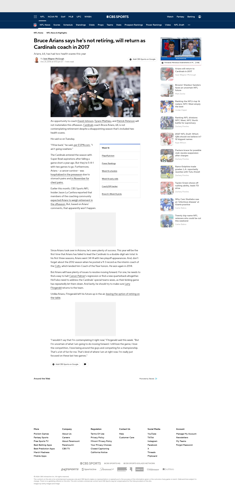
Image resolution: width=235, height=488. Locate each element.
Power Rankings (109, 163)
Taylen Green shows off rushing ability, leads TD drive (187, 185)
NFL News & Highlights (57, 33)
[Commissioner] (124, 468)
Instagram (152, 441)
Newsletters (182, 437)
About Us (66, 434)
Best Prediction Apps (44, 448)
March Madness (41, 452)
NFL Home (38, 33)
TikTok (151, 437)
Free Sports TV (41, 441)
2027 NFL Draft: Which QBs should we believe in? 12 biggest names (188, 136)
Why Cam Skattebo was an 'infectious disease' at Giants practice (187, 202)
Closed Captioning (100, 448)
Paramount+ (68, 445)
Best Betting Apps (43, 445)
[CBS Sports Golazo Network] (139, 463)
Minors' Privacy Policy (101, 441)
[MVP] (139, 468)
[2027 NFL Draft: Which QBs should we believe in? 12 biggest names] (167, 139)
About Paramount (71, 441)
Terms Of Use (97, 434)
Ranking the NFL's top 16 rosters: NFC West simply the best (188, 104)
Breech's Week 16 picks (112, 194)
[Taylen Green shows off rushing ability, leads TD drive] (167, 188)
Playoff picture (108, 156)
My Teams (181, 441)
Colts (58, 266)
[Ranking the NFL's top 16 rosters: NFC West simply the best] (167, 106)
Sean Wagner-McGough (53, 59)
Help (121, 434)
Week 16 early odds (110, 179)
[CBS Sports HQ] (112, 463)
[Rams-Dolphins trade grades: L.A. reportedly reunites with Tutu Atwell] (167, 171)
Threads (151, 452)
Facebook (152, 445)
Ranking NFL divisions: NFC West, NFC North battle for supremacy (186, 120)
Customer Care (126, 437)
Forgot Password (184, 445)
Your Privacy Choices (101, 445)
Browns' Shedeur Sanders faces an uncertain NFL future (188, 88)
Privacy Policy (97, 437)
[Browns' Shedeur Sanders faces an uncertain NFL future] (167, 90)
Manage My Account (186, 434)
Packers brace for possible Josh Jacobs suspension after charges (188, 153)
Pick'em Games (41, 434)
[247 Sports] (70, 468)
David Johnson (85, 121)
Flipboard (152, 456)
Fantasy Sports (41, 437)
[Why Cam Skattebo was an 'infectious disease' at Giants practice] (167, 204)
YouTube (152, 434)
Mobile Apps (40, 456)
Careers (66, 437)
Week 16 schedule (109, 171)
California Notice (99, 452)
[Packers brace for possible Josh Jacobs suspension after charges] (167, 155)
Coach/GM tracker (110, 186)
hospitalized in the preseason (66, 174)
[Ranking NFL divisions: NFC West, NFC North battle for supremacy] (167, 122)
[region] (95, 92)
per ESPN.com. (82, 145)
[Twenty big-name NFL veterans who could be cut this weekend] (167, 220)
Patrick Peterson (126, 121)
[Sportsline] (89, 469)
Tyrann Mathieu (102, 121)
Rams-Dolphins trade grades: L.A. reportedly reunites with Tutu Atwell (187, 169)
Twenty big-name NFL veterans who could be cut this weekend (188, 218)
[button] (189, 25)
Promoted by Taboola (147, 379)
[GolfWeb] (168, 469)
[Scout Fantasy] (153, 469)
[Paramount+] (107, 468)
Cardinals (88, 125)
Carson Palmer (77, 276)
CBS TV (66, 448)
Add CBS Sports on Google (144, 59)
